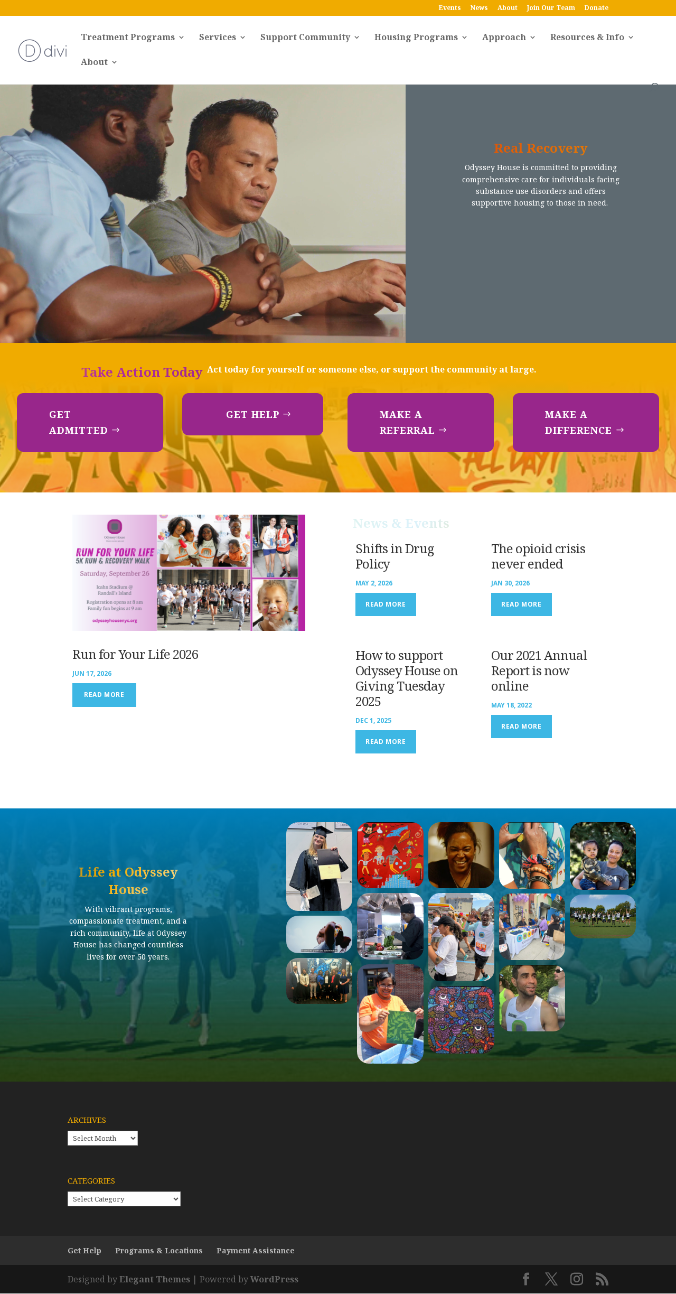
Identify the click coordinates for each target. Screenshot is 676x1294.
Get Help (252, 414)
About (507, 8)
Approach (504, 38)
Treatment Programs (128, 38)
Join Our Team (551, 8)
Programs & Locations (159, 1250)
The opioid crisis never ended (538, 555)
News (479, 8)
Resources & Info (587, 38)
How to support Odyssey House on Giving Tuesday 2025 (406, 677)
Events (450, 8)
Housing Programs (416, 38)
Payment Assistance (256, 1250)
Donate (596, 8)
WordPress (274, 1279)
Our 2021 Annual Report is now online (539, 670)
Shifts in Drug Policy (394, 555)
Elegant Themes (154, 1279)
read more (104, 694)
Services (217, 38)
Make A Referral (407, 422)
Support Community (305, 38)
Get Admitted (78, 422)
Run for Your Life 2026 (135, 654)
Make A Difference (578, 422)
